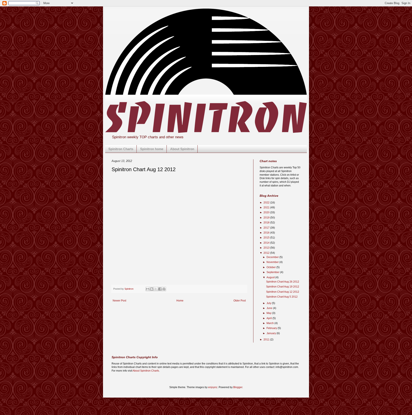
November (273, 262)
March (270, 323)
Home (179, 300)
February (272, 328)
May (269, 313)
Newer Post (119, 300)
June (270, 308)
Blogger (237, 387)
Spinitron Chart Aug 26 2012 (282, 281)
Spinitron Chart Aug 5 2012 (282, 296)
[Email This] (147, 289)
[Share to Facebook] (160, 289)
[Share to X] (156, 289)
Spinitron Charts (120, 149)
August (271, 277)
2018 (267, 222)
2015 (267, 237)
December (273, 257)
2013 (267, 247)
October (271, 267)
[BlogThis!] (152, 289)
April (270, 318)
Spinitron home (151, 149)
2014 (267, 242)
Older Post (239, 300)
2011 (267, 339)
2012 (267, 252)
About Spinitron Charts (146, 370)
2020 (267, 212)
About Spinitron (182, 149)
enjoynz (212, 387)
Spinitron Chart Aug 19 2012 (282, 286)
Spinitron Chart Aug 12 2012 (282, 291)
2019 (267, 217)
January (272, 333)
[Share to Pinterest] (164, 289)
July (269, 303)
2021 (267, 207)
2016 (267, 232)
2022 (267, 202)
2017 (267, 227)
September (273, 272)
